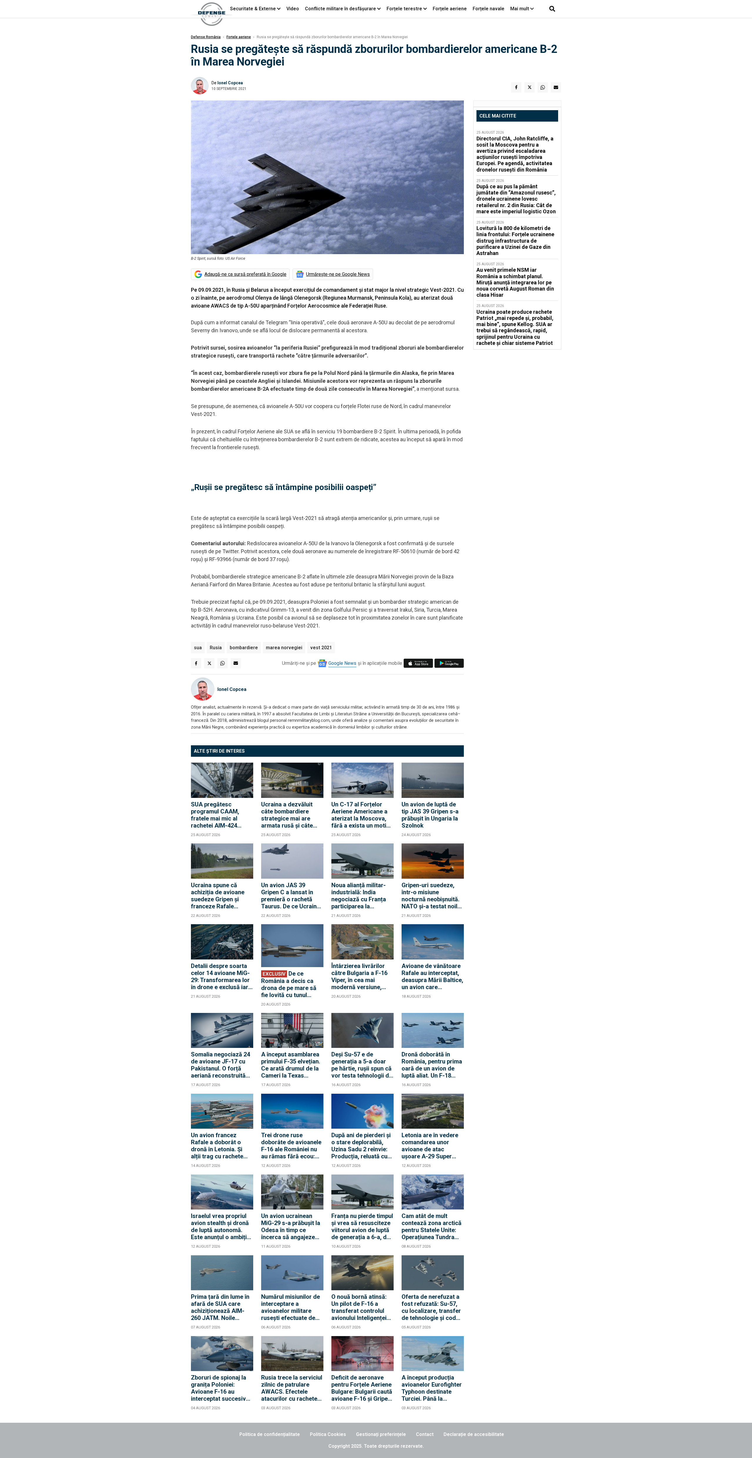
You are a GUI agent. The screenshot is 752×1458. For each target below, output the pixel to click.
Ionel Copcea (230, 82)
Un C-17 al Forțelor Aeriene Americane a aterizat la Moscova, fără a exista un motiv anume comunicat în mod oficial (360, 815)
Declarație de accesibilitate (474, 1434)
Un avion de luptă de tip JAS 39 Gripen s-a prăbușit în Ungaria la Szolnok (430, 815)
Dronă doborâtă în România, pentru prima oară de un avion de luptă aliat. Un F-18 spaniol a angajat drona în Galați (432, 1065)
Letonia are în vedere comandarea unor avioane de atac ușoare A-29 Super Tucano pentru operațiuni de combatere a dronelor (431, 1146)
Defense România (206, 37)
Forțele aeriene (450, 8)
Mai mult (520, 8)
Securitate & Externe (253, 8)
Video (292, 8)
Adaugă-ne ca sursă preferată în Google (245, 274)
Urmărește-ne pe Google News (338, 274)
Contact (425, 1434)
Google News (342, 663)
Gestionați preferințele (381, 1434)
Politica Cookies (328, 1434)
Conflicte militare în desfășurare (340, 8)
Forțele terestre (404, 8)
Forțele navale (488, 8)
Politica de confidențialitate (269, 1434)
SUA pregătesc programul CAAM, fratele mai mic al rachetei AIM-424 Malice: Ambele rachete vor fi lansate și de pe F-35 (219, 815)
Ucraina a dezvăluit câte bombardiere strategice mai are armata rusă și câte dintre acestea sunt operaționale (287, 815)
